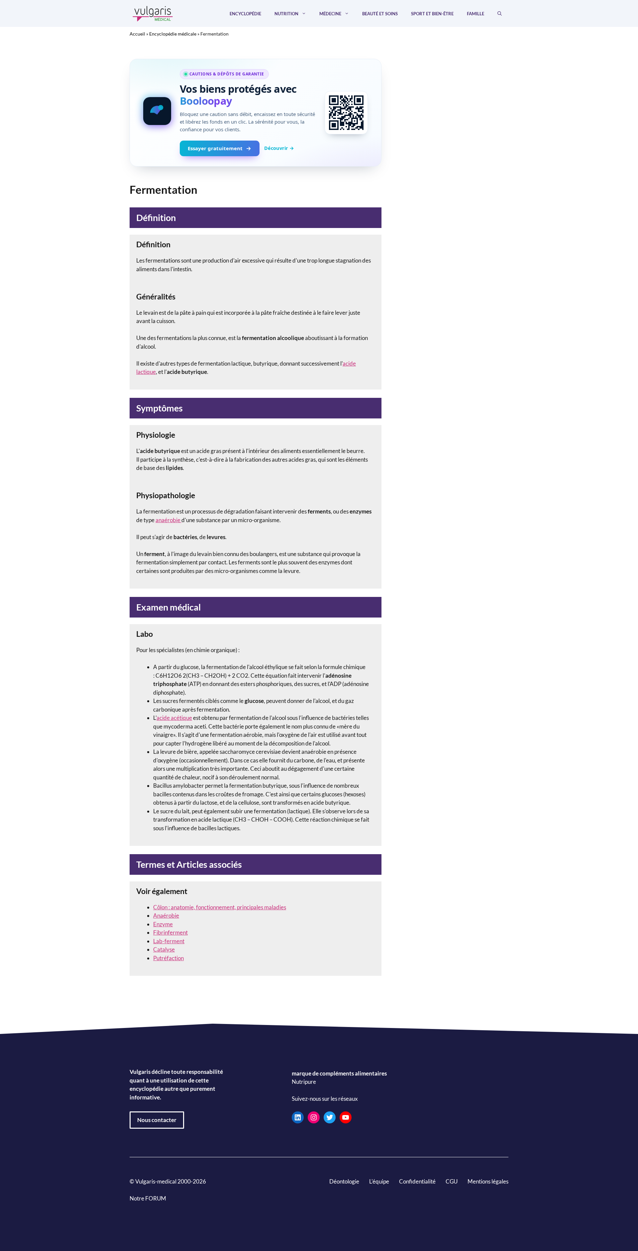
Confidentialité (417, 1181)
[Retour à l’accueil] (153, 12)
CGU (452, 1181)
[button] (499, 14)
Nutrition (286, 13)
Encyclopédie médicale (172, 34)
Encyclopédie (245, 13)
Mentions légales (488, 1181)
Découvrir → (279, 148)
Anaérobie (166, 915)
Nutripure (304, 1081)
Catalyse (164, 949)
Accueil (137, 34)
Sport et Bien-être (432, 13)
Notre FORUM (148, 1198)
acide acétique (174, 717)
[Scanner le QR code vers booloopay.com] (346, 112)
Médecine (330, 13)
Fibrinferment (170, 932)
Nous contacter (156, 1119)
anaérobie (168, 519)
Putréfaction (168, 958)
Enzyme (163, 924)
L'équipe (379, 1181)
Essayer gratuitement (215, 148)
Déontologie (344, 1181)
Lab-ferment (168, 941)
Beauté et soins (380, 13)
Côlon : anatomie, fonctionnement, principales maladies (219, 907)
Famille (475, 13)
